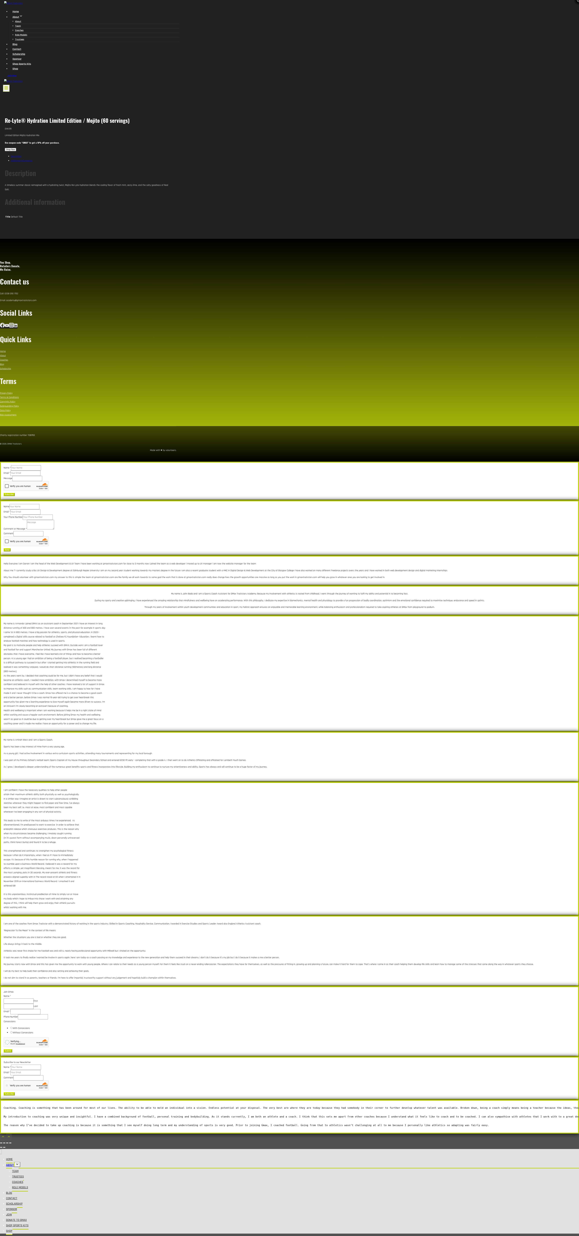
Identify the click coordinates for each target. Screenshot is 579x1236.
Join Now (12, 75)
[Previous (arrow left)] (1, 1147)
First (36, 1001)
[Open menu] (6, 88)
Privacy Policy (6, 393)
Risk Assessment (8, 414)
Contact (17, 49)
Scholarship (19, 54)
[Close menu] (1, 1151)
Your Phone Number (13, 517)
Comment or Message (15, 528)
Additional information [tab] (21, 160)
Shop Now (10, 149)
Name (7, 467)
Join (9, 1215)
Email (7, 473)
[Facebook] (2, 326)
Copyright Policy (7, 401)
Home (16, 11)
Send (7, 550)
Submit (8, 1051)
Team (18, 26)
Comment (8, 533)
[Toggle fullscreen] (4, 1142)
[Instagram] (11, 326)
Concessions (10, 1021)
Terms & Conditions (9, 397)
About (18, 21)
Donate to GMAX (16, 1220)
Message (8, 478)
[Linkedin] (15, 326)
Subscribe (9, 494)
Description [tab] (16, 156)
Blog (15, 44)
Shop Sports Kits (22, 63)
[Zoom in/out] (1, 1142)
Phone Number (11, 1016)
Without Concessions (23, 1032)
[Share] (7, 1142)
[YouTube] (7, 326)
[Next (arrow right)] (4, 1147)
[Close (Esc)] (10, 1142)
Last (36, 1006)
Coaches (19, 30)
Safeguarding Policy (9, 406)
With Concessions (21, 1028)
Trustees (19, 39)
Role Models (21, 34)
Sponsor (17, 59)
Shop (15, 68)
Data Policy (5, 410)
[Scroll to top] (3, 1137)
